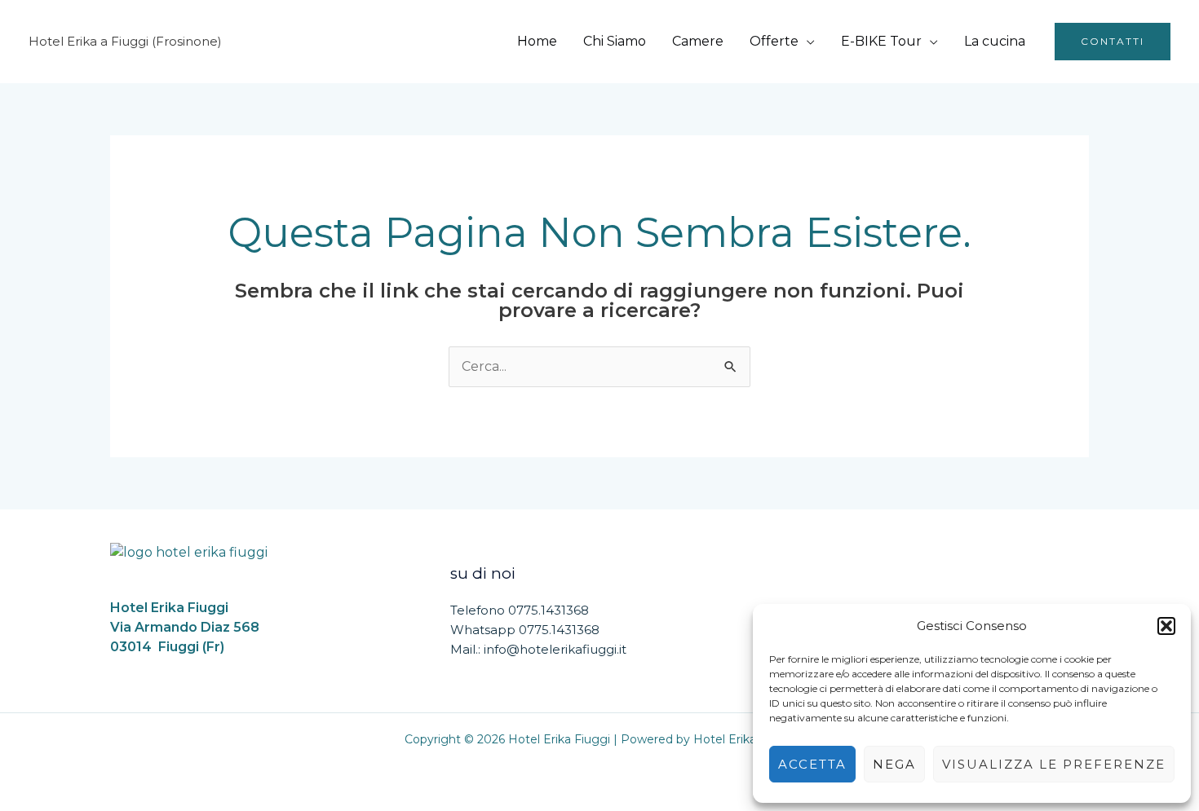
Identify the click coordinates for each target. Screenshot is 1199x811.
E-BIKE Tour (881, 41)
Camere (697, 41)
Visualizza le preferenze (1054, 764)
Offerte (774, 41)
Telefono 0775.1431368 (519, 610)
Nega (894, 764)
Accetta (812, 764)
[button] (1166, 626)
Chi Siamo (614, 41)
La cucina (994, 41)
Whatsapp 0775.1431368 (525, 629)
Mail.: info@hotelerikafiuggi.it (538, 649)
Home (537, 41)
